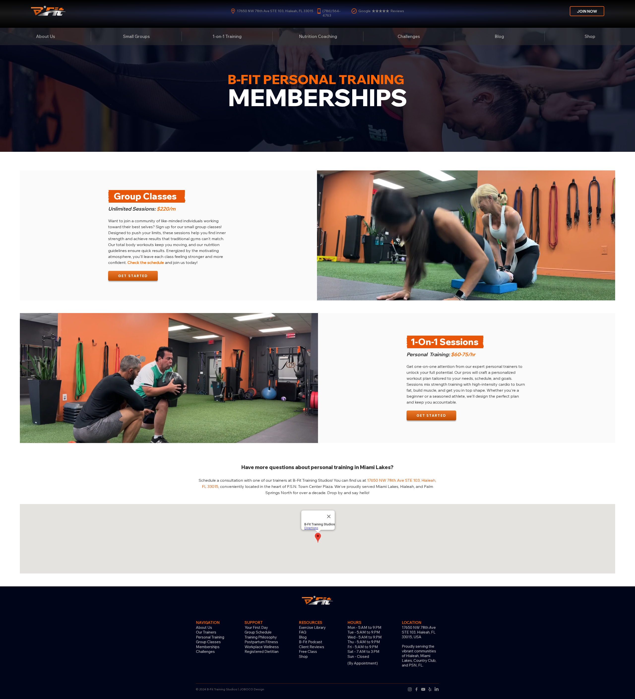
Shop (303, 656)
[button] (408, 36)
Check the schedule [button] (145, 262)
